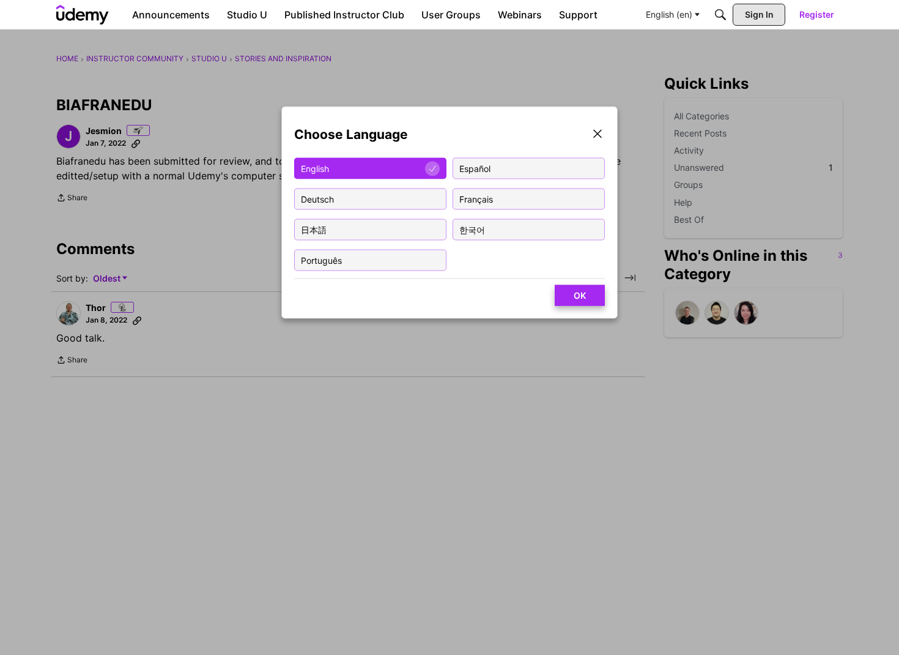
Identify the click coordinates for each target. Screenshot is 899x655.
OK (580, 295)
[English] (82, 14)
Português (321, 260)
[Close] (597, 135)
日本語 (314, 229)
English (315, 168)
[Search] (720, 15)
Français (476, 198)
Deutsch (317, 198)
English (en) (669, 14)
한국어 (472, 229)
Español (474, 168)
